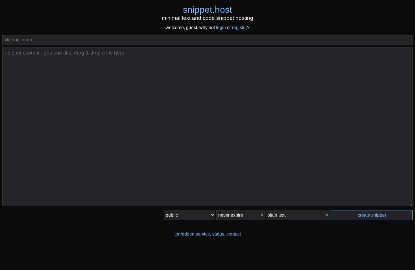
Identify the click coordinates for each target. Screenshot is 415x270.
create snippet (372, 215)
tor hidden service (192, 234)
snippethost (207, 10)
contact (233, 234)
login (221, 27)
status (218, 234)
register (239, 27)
